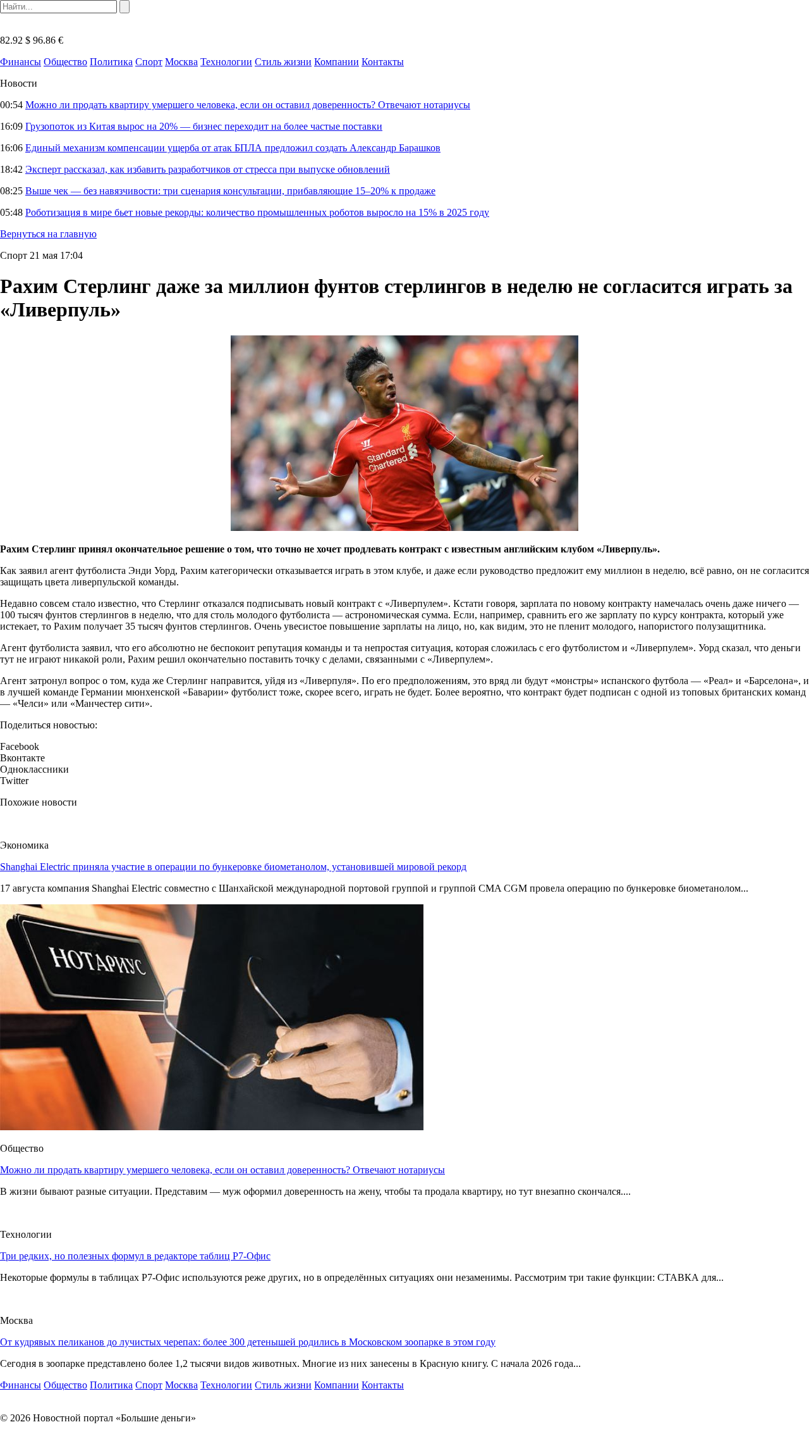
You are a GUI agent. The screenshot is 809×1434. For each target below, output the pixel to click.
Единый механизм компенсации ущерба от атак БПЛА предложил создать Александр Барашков (233, 147)
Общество (65, 61)
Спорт (148, 61)
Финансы (20, 61)
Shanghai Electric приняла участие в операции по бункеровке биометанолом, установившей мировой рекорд (233, 866)
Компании (336, 61)
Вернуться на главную (48, 233)
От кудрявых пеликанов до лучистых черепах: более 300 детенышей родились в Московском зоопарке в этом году (248, 1342)
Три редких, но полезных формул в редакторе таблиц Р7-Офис (135, 1255)
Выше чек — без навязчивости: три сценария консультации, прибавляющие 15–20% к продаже (230, 190)
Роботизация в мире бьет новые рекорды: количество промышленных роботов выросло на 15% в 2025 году (257, 212)
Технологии (226, 61)
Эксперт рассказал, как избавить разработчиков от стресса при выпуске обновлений (207, 169)
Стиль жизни (283, 61)
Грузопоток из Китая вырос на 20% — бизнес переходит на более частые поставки (203, 126)
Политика (111, 61)
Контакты (383, 61)
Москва (181, 61)
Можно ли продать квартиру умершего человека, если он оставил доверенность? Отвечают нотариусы (247, 104)
